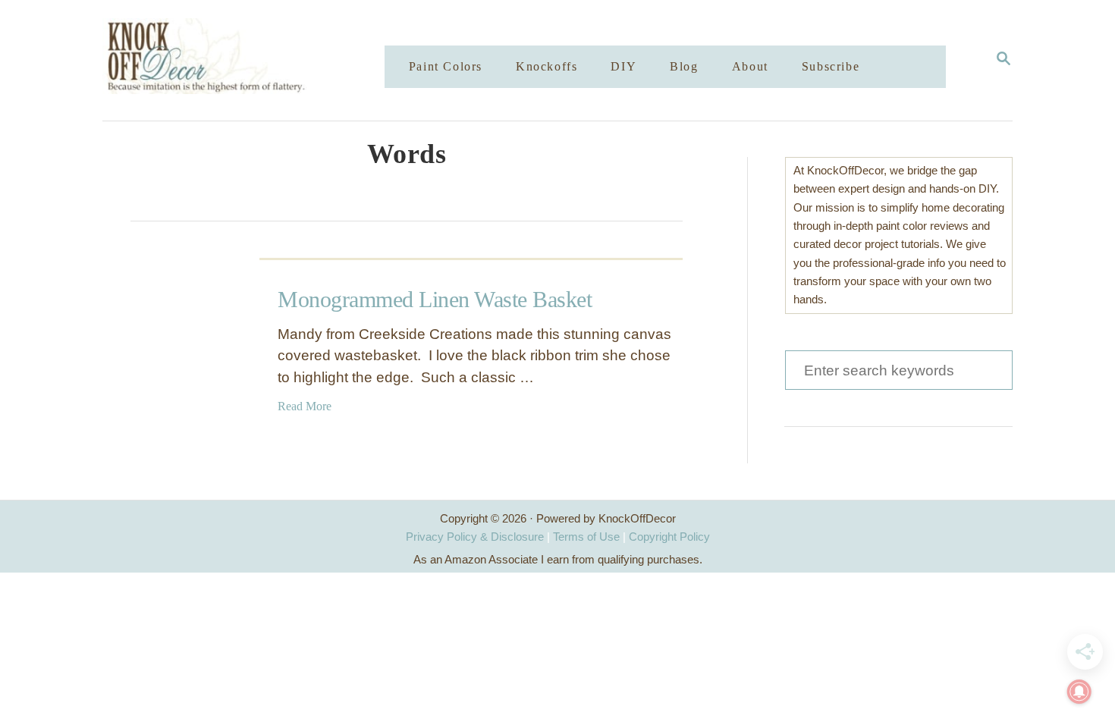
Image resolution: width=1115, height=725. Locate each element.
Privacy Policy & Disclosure (475, 536)
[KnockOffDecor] (254, 60)
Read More (304, 406)
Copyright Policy (669, 536)
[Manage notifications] (1079, 691)
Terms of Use (586, 536)
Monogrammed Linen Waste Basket (435, 299)
